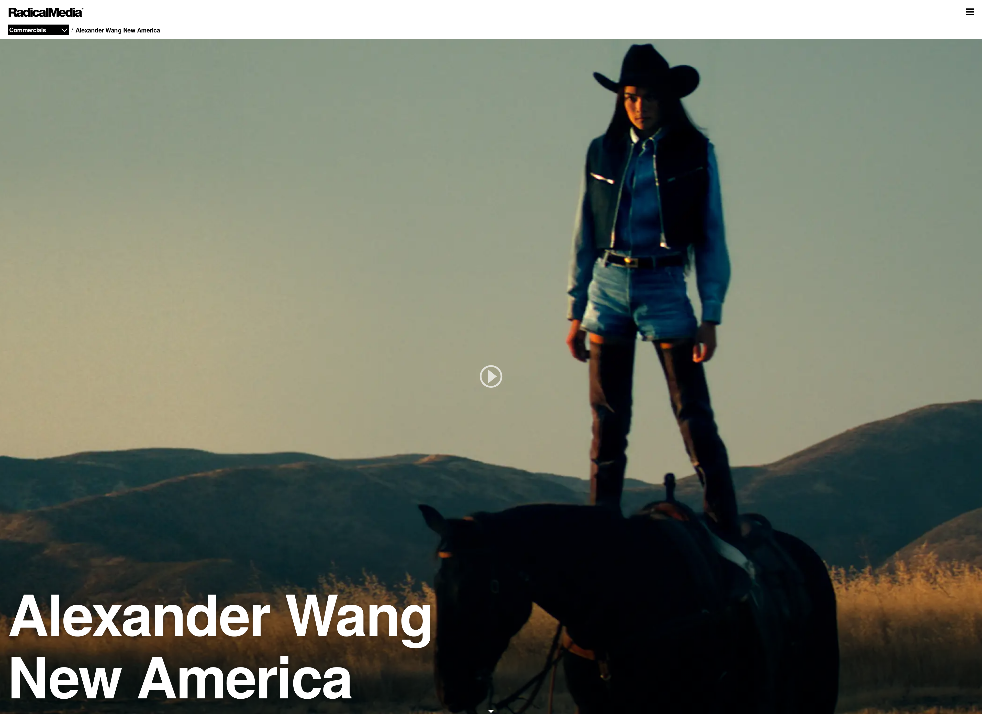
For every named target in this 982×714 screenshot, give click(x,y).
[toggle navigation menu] (970, 12)
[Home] (46, 12)
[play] (491, 376)
